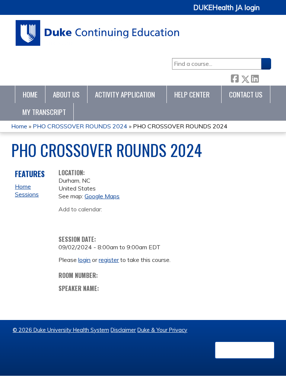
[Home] (98, 33)
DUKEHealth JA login (226, 7)
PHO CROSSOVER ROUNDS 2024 (80, 126)
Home (30, 94)
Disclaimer (123, 330)
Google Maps (102, 196)
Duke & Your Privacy (162, 330)
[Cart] (268, 11)
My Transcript (44, 111)
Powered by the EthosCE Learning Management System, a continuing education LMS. (244, 350)
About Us (66, 94)
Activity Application (125, 94)
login (84, 259)
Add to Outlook (117, 220)
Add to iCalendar (99, 220)
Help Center (192, 94)
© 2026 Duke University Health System (61, 330)
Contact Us (246, 94)
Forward (264, 77)
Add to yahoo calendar (82, 220)
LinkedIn (254, 77)
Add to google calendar (66, 220)
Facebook (234, 77)
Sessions (27, 194)
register (109, 259)
